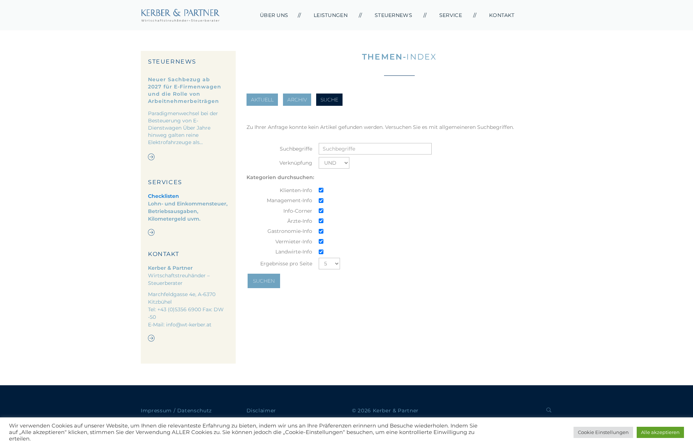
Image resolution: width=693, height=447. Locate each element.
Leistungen (331, 15)
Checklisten (163, 196)
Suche (329, 99)
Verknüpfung (295, 163)
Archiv (297, 99)
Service (450, 15)
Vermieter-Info (293, 241)
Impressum (156, 410)
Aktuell (262, 99)
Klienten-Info (296, 190)
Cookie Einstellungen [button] (603, 432)
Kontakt (501, 15)
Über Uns (274, 15)
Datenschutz (194, 410)
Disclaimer (261, 410)
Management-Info (289, 200)
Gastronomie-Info (289, 231)
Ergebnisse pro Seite (286, 263)
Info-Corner (297, 211)
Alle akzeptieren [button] (660, 432)
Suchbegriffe (296, 149)
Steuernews (393, 15)
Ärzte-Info (299, 221)
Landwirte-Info (293, 251)
